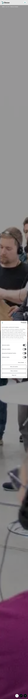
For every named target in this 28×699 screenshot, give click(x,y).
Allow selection (14, 370)
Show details (21, 362)
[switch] (25, 349)
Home (3, 6)
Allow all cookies (14, 366)
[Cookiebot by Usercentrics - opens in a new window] (21, 323)
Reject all (14, 375)
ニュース (7, 6)
